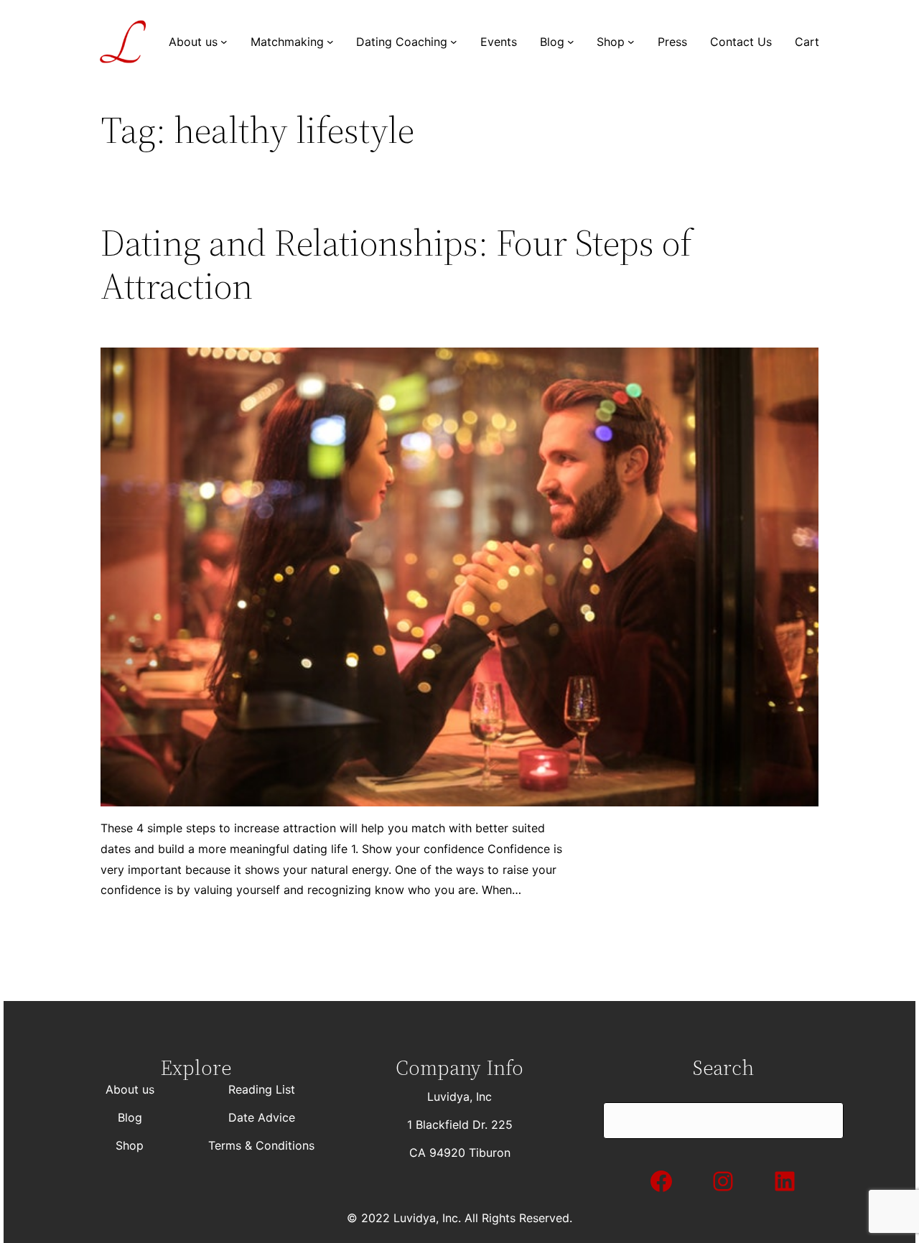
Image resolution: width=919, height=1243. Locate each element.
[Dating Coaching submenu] (453, 41)
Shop (130, 1145)
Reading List (261, 1089)
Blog (130, 1117)
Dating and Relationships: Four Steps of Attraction (396, 264)
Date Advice (261, 1117)
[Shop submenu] (631, 41)
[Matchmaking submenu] (330, 41)
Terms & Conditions (261, 1145)
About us (130, 1089)
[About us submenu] (224, 41)
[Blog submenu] (570, 41)
